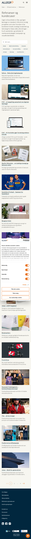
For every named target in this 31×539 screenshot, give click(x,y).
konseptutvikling (16, 49)
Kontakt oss (5, 509)
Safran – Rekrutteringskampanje (12, 73)
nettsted (26, 49)
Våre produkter (5, 498)
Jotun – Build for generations (11, 470)
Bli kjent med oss (11, 7)
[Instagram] (10, 523)
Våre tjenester (5, 495)
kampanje (24, 46)
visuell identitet (20, 52)
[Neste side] (24, 483)
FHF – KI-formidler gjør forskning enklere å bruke (15, 133)
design (4, 46)
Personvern (4, 512)
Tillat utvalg (15, 293)
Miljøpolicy (4, 518)
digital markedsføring (14, 46)
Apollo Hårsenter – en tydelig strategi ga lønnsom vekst (15, 164)
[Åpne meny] (26, 2)
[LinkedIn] (3, 523)
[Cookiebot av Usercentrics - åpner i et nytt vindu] (23, 240)
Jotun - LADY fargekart (9, 306)
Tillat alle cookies (15, 289)
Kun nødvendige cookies (15, 297)
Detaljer (25, 284)
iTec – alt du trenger (8, 416)
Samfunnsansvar (6, 515)
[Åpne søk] (23, 2)
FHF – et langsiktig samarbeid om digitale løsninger (15, 103)
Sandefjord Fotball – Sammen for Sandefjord (12, 193)
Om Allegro (4, 492)
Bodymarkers (6, 333)
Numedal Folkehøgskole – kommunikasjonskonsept (10, 388)
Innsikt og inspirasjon (7, 504)
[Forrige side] (7, 483)
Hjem (3, 7)
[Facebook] (6, 523)
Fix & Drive (5, 360)
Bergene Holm (6, 221)
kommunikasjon (6, 49)
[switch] (27, 270)
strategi (5, 52)
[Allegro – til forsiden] (7, 2)
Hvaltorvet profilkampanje (10, 443)
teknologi (12, 52)
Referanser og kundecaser (8, 501)
